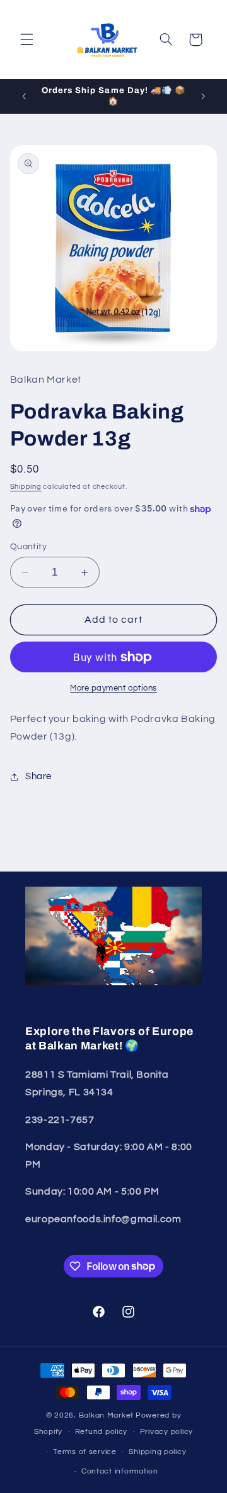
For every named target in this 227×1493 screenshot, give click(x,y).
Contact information (119, 1471)
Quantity (28, 546)
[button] (26, 39)
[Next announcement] (203, 96)
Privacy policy (166, 1431)
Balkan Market (106, 1415)
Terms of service (85, 1451)
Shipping (26, 486)
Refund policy (101, 1431)
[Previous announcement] (24, 96)
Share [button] (38, 776)
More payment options (113, 688)
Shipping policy (157, 1451)
